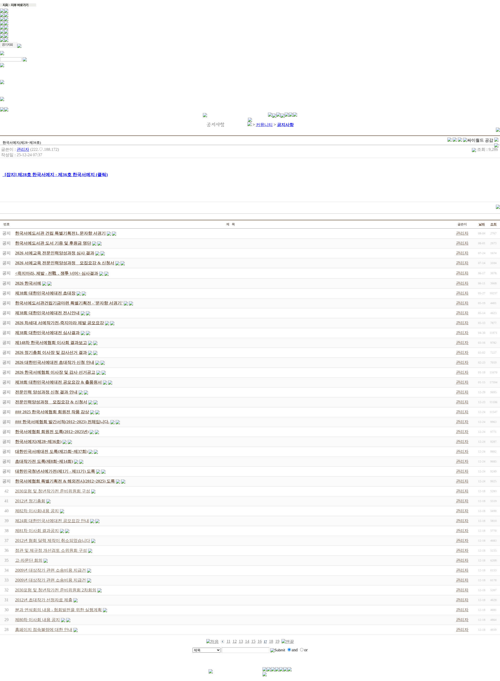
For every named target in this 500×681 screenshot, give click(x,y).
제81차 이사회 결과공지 (37, 530)
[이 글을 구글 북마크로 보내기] (496, 146)
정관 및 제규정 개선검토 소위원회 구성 (51, 550)
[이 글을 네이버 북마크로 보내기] (496, 140)
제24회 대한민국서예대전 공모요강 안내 (52, 520)
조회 (493, 224)
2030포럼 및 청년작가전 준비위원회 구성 (52, 491)
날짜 (482, 224)
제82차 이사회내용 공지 (37, 511)
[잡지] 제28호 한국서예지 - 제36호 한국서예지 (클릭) (55, 174)
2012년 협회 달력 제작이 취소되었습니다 (52, 540)
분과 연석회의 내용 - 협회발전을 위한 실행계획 (58, 610)
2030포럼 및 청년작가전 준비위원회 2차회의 (55, 590)
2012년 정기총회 (30, 501)
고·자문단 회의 (28, 560)
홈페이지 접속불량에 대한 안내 (43, 629)
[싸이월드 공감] (478, 140)
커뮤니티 (264, 124)
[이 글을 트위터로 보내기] (449, 140)
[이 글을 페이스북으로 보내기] (455, 140)
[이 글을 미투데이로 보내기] (460, 140)
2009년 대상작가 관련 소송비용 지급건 (50, 570)
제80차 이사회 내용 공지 (37, 619)
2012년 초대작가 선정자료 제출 (43, 600)
